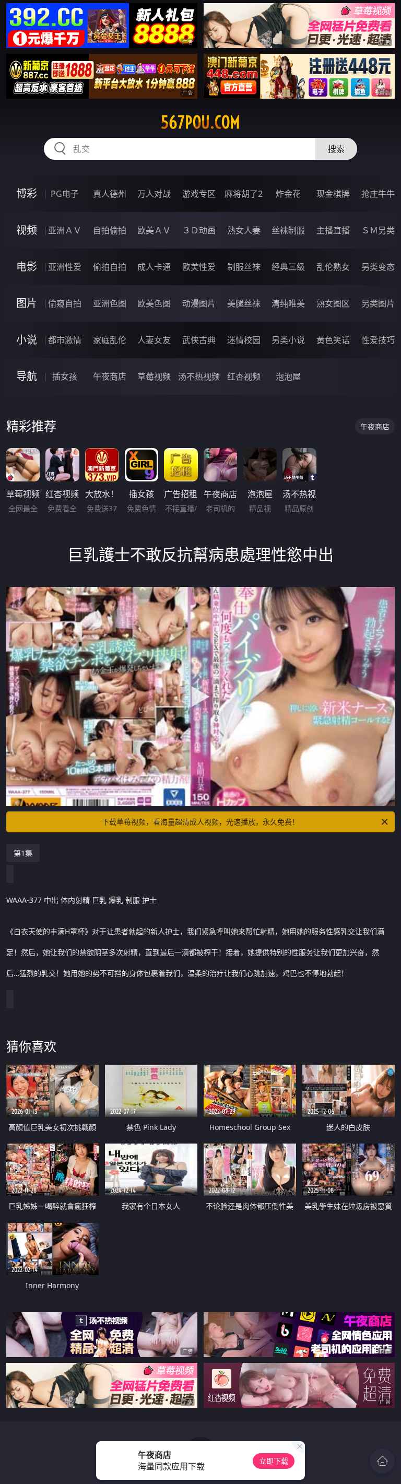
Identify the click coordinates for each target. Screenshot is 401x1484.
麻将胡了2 (244, 193)
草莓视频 (154, 376)
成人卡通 (154, 267)
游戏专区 (199, 193)
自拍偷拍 (109, 230)
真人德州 (109, 193)
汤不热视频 (199, 376)
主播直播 (333, 230)
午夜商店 (109, 376)
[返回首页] (382, 1461)
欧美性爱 (199, 267)
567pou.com (200, 122)
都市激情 (64, 340)
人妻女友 (154, 340)
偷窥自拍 (64, 303)
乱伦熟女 (333, 267)
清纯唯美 (288, 303)
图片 (26, 303)
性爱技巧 (378, 340)
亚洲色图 (109, 303)
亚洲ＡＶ (64, 230)
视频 (26, 230)
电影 (26, 267)
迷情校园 (244, 340)
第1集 (23, 853)
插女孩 (64, 376)
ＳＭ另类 (378, 230)
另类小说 (288, 340)
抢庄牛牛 (378, 193)
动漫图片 (199, 303)
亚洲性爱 (64, 267)
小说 (26, 340)
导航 (26, 376)
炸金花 (288, 193)
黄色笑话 (333, 340)
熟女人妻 (244, 230)
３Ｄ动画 (199, 230)
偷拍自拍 (109, 267)
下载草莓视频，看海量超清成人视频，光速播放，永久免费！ (200, 822)
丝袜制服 (288, 230)
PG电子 (65, 193)
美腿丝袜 (244, 303)
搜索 (336, 149)
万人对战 (154, 193)
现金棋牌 (333, 193)
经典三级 (288, 267)
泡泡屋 (288, 376)
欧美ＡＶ (154, 230)
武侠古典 (199, 340)
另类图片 (378, 303)
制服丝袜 (244, 267)
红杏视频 (244, 376)
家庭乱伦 (109, 340)
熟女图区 (333, 303)
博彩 (26, 193)
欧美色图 (154, 303)
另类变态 (378, 267)
